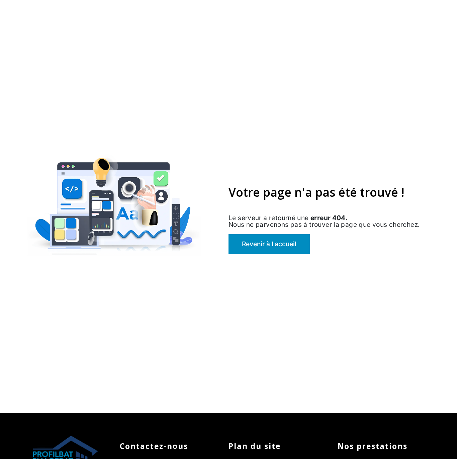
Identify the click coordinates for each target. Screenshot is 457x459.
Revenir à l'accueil (269, 244)
